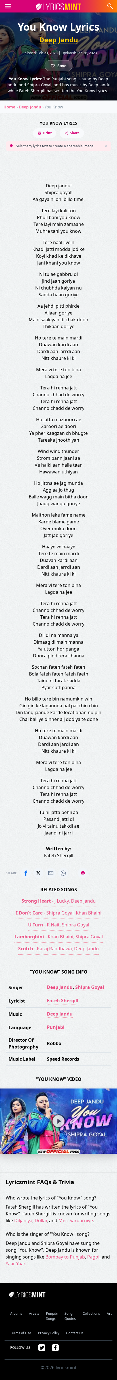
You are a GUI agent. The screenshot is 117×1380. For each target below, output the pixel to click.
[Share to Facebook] (26, 873)
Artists (34, 1313)
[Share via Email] (51, 873)
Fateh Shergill (62, 1000)
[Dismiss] (106, 146)
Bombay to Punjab (65, 1257)
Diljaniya (23, 1220)
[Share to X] (38, 873)
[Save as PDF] (83, 873)
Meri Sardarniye (75, 1220)
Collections (91, 1313)
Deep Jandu (58, 39)
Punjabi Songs (52, 1316)
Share (75, 133)
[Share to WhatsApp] (63, 873)
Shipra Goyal (89, 987)
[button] (8, 6)
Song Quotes (70, 1316)
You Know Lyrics (58, 123)
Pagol (93, 1257)
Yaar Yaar (15, 1264)
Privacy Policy (48, 1333)
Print (47, 133)
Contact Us (74, 1333)
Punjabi (55, 1027)
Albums (16, 1313)
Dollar (41, 1220)
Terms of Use (20, 1333)
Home (9, 107)
